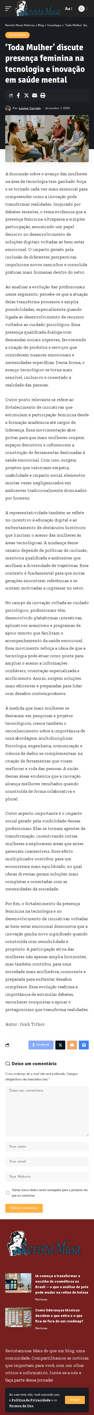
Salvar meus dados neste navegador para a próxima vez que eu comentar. (50, 1192)
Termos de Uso (21, 1406)
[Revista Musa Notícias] (38, 8)
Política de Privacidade (31, 1400)
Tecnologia (17, 35)
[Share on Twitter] (26, 95)
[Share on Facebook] (18, 95)
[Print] (42, 95)
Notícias (41, 1299)
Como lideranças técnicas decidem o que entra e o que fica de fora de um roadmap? (59, 1315)
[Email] (34, 95)
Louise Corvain (30, 108)
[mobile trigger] (9, 8)
